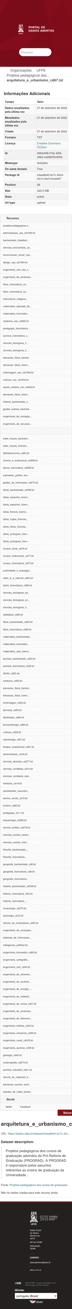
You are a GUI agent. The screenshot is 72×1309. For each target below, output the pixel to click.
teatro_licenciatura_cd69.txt (17, 585)
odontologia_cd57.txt (14, 739)
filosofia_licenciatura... (14, 856)
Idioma (19, 1290)
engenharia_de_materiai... (17, 996)
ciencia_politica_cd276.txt (16, 827)
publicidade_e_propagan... (17, 570)
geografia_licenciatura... (15, 878)
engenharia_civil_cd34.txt (16, 967)
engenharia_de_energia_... (17, 988)
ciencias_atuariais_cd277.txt (18, 761)
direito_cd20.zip (11, 673)
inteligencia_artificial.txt (15, 945)
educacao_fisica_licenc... (16, 364)
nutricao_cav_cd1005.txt (16, 379)
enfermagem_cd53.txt (14, 702)
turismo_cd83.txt (11, 805)
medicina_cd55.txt (12, 680)
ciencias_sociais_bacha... (16, 834)
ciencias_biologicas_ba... (16, 592)
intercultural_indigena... (15, 298)
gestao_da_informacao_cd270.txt (20, 482)
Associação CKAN (35, 1247)
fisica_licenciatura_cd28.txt (17, 629)
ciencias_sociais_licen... (15, 842)
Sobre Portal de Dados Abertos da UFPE (35, 1234)
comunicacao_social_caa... (17, 254)
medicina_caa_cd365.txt (16, 321)
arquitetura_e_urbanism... (16, 431)
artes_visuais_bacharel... (16, 438)
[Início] (4, 70)
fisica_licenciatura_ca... (15, 284)
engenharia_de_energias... (17, 416)
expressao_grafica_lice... (16, 475)
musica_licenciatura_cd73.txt (18, 563)
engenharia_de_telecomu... (17, 1018)
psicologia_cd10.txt (13, 915)
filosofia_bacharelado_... (16, 849)
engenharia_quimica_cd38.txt (18, 1047)
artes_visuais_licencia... (15, 445)
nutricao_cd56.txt (12, 732)
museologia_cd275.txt (14, 908)
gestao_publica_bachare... (17, 409)
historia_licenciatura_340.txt (17, 893)
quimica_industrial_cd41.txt (17, 1069)
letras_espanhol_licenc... (16, 497)
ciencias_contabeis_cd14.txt (18, 768)
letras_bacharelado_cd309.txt (18, 489)
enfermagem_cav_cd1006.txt (18, 372)
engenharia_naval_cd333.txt (18, 1040)
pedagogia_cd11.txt (13, 812)
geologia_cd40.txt (12, 1055)
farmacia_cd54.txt (12, 710)
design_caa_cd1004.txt (15, 262)
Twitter (8, 1106)
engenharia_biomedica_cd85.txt (20, 952)
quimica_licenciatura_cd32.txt (18, 665)
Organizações (21, 70)
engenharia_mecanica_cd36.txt (19, 1033)
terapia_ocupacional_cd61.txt (18, 746)
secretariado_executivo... (16, 790)
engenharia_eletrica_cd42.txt (18, 1025)
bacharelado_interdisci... (16, 240)
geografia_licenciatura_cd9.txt (19, 871)
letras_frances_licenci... (15, 511)
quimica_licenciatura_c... (16, 335)
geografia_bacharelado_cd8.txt (19, 864)
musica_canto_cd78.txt (15, 548)
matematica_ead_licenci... (16, 651)
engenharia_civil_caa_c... (16, 269)
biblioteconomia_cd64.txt (16, 453)
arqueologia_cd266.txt (14, 820)
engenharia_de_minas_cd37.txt (19, 1003)
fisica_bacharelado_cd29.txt (17, 621)
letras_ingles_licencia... (15, 519)
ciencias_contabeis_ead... (16, 776)
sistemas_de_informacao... (17, 937)
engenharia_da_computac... (17, 930)
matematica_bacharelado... (17, 636)
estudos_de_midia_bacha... (17, 1091)
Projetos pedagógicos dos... (28, 75)
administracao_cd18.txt (15, 754)
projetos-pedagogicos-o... (16, 225)
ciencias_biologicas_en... (16, 599)
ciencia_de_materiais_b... (16, 1077)
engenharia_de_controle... (17, 981)
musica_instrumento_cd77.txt (18, 555)
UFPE (41, 70)
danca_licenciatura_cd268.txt (18, 467)
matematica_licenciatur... (16, 313)
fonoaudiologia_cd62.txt (15, 724)
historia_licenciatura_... (15, 900)
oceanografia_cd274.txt (15, 1062)
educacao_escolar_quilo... (17, 1084)
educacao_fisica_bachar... (16, 357)
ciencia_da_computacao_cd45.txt (20, 922)
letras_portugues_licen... (16, 533)
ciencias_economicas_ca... (17, 247)
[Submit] (48, 52)
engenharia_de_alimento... (17, 974)
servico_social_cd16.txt (15, 798)
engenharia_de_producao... (17, 277)
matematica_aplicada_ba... (17, 306)
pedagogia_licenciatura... (16, 328)
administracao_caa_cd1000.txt (19, 232)
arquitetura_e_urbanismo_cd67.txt (35, 80)
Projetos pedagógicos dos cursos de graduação (39, 1185)
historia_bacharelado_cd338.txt (19, 886)
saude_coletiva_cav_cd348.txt (19, 387)
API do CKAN (36, 1242)
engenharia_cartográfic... (16, 959)
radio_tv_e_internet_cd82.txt (18, 578)
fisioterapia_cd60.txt (13, 717)
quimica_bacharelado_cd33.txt (19, 658)
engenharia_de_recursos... (17, 423)
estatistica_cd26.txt (13, 614)
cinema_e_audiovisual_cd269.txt (20, 460)
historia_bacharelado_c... (16, 401)
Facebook (25, 1106)
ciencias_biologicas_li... (15, 343)
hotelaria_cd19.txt (12, 783)
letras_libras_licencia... (15, 526)
